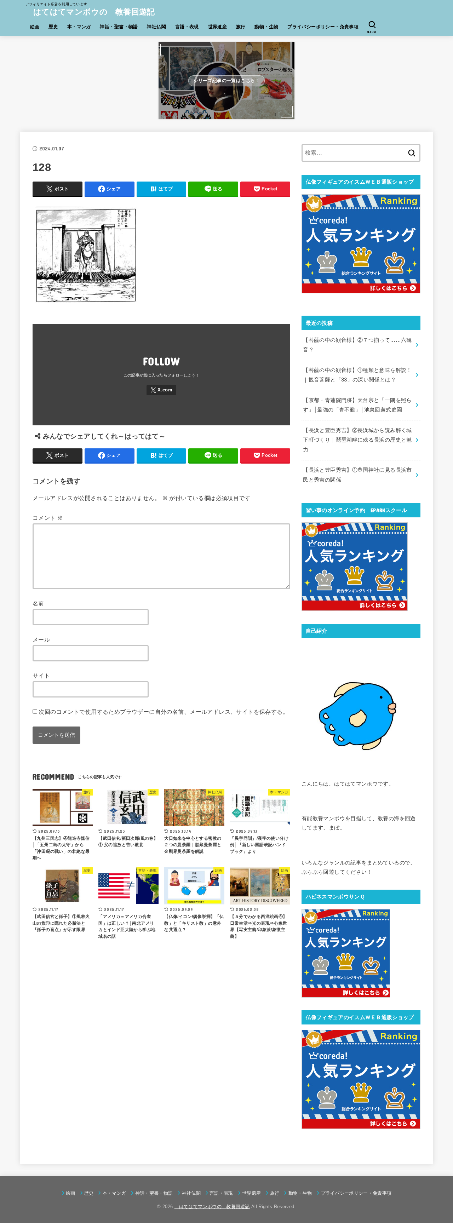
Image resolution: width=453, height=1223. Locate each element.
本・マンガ (79, 26)
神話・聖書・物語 (119, 26)
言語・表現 (187, 26)
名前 (38, 603)
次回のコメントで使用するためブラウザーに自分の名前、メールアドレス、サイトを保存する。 (163, 711)
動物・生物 (266, 26)
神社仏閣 (156, 26)
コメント (48, 518)
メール (41, 639)
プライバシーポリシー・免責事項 (323, 26)
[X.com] (161, 390)
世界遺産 (217, 26)
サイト (41, 675)
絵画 (35, 26)
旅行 (241, 26)
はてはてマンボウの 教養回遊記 (90, 11)
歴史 (53, 26)
